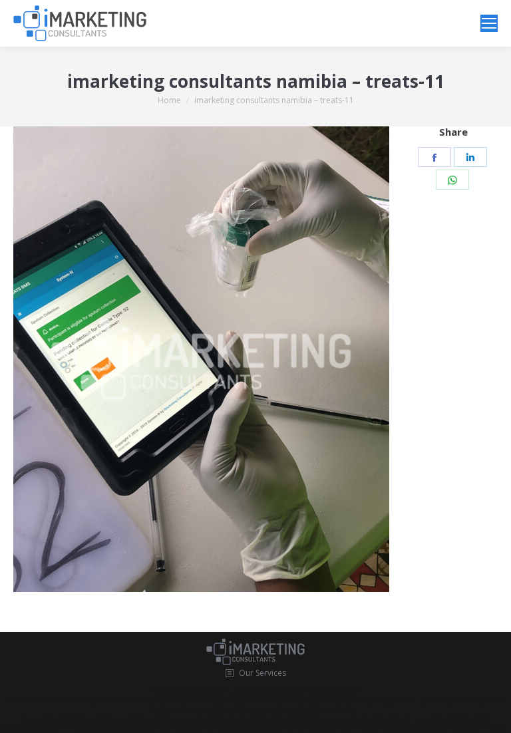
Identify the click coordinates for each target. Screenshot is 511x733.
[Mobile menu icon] (489, 23)
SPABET (217, 691)
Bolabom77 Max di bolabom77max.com (128, 719)
